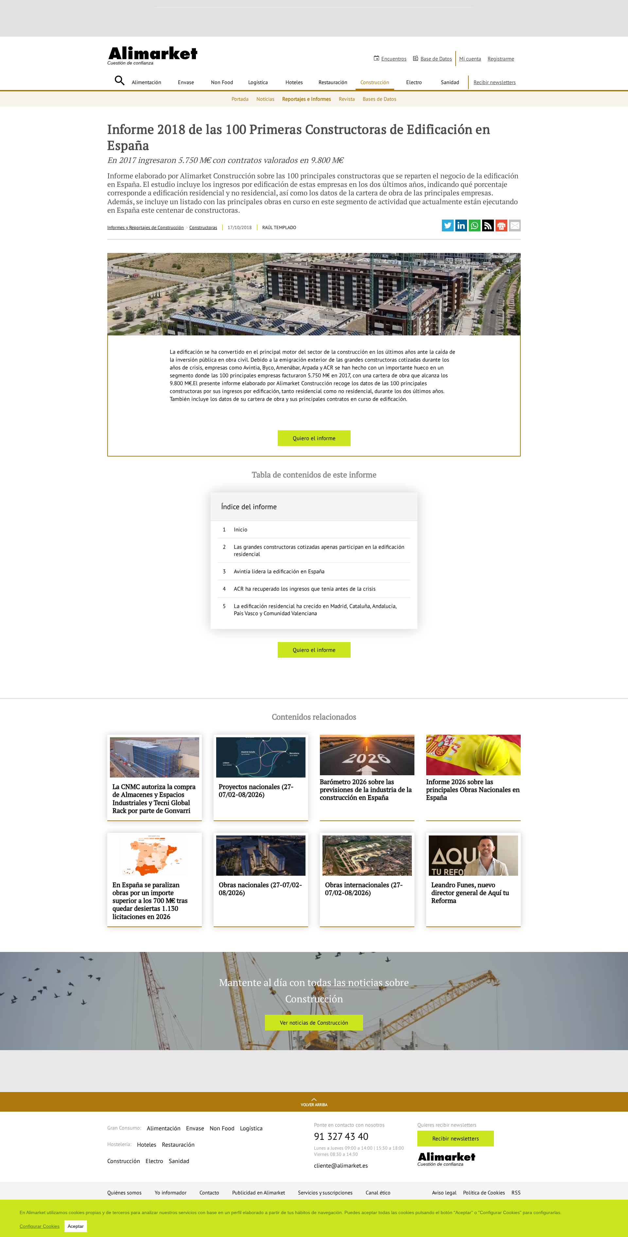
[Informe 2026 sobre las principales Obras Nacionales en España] (473, 777)
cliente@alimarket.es (341, 1165)
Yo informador (170, 1192)
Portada (240, 99)
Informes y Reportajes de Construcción (145, 227)
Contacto (209, 1192)
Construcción (374, 82)
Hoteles (294, 82)
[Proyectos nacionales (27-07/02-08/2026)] (261, 777)
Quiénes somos (124, 1192)
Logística (258, 82)
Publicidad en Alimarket (258, 1192)
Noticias (265, 99)
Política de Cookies (484, 1192)
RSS (516, 1192)
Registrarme (501, 58)
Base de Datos (436, 58)
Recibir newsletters (495, 82)
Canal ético (378, 1192)
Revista (347, 99)
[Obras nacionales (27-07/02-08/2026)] (261, 879)
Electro (414, 82)
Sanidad (450, 82)
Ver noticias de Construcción (314, 1022)
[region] (314, 1218)
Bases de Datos (379, 99)
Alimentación (146, 82)
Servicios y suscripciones (325, 1192)
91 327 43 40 (341, 1136)
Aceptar (76, 1226)
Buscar (119, 80)
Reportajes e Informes (306, 99)
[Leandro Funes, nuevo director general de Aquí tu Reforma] (473, 879)
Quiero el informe (314, 438)
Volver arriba (314, 1104)
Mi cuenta (470, 58)
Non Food (222, 82)
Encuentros (394, 58)
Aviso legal (444, 1192)
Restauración (333, 82)
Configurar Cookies (40, 1226)
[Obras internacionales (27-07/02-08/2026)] (367, 879)
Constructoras (203, 227)
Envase (186, 82)
